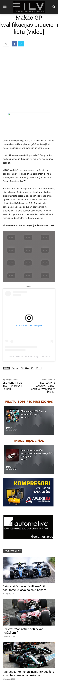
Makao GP (29, 368)
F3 (22, 368)
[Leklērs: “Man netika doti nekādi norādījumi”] (29, 612)
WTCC (38, 368)
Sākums (4, 18)
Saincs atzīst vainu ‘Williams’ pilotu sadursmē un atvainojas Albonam (26, 588)
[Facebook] (14, 43)
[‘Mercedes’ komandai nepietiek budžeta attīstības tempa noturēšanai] (29, 655)
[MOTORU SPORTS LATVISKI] (29, 7)
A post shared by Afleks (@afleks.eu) (29, 356)
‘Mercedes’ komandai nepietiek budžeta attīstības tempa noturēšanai (28, 673)
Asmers (15, 368)
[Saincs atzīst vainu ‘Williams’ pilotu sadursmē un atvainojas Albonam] (29, 570)
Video (11, 18)
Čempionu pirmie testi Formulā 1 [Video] (12, 385)
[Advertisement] (29, 80)
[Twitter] (21, 43)
